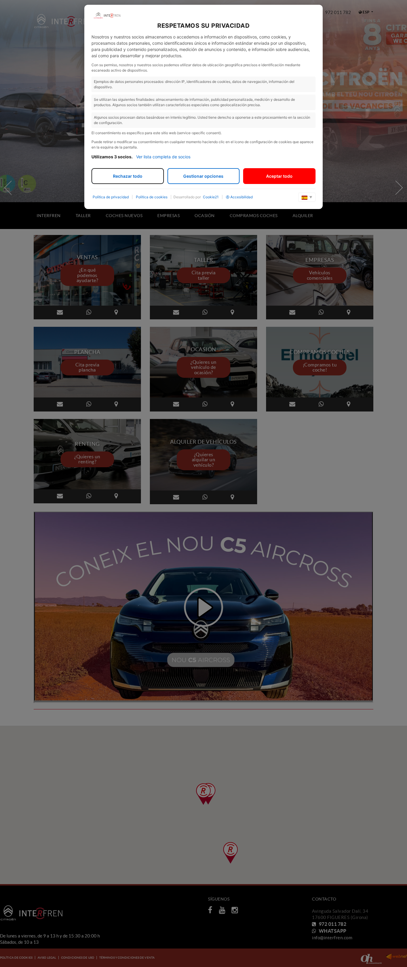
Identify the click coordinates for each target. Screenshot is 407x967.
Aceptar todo (279, 176)
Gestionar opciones (203, 176)
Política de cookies (151, 197)
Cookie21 (211, 197)
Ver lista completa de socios (163, 156)
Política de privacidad (111, 197)
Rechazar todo (127, 176)
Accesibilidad (241, 197)
